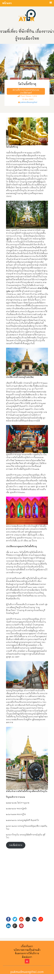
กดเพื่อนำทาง (15, 845)
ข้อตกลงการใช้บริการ (27, 953)
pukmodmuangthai (28, 102)
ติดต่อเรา (27, 956)
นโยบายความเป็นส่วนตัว (27, 949)
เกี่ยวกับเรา (27, 946)
